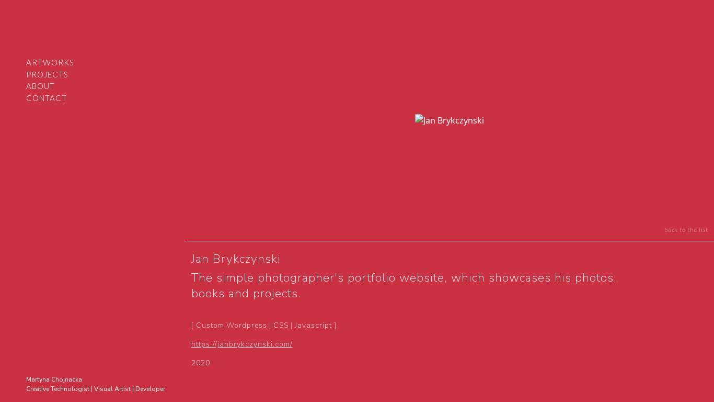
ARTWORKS (50, 62)
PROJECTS (47, 74)
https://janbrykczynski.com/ (242, 344)
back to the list (686, 229)
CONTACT (46, 98)
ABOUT (40, 86)
